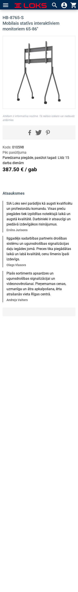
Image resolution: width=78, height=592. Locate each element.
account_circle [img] (64, 5)
